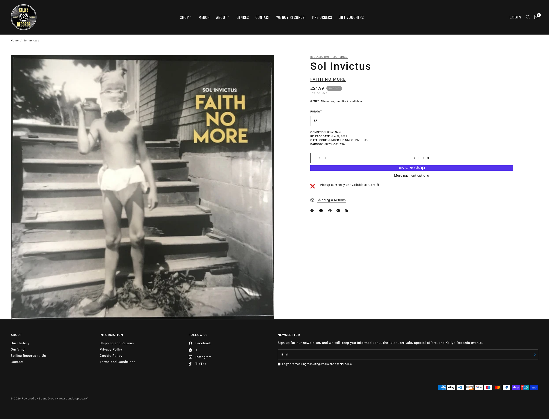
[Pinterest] (330, 210)
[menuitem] (186, 17)
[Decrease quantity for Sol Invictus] (314, 158)
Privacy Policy (111, 349)
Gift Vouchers (351, 17)
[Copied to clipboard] (347, 210)
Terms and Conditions (118, 362)
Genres (243, 17)
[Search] (528, 17)
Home (15, 40)
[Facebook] (312, 210)
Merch (204, 17)
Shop (184, 17)
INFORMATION (111, 334)
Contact (262, 17)
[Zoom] (265, 64)
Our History (20, 343)
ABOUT (16, 334)
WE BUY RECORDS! (291, 17)
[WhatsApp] (339, 210)
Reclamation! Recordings (329, 57)
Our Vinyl (18, 349)
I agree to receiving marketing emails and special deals (317, 364)
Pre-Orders (322, 17)
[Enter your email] (534, 354)
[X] (321, 210)
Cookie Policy (111, 356)
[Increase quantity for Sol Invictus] (325, 158)
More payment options (411, 176)
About (221, 17)
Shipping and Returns (117, 343)
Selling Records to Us (28, 356)
